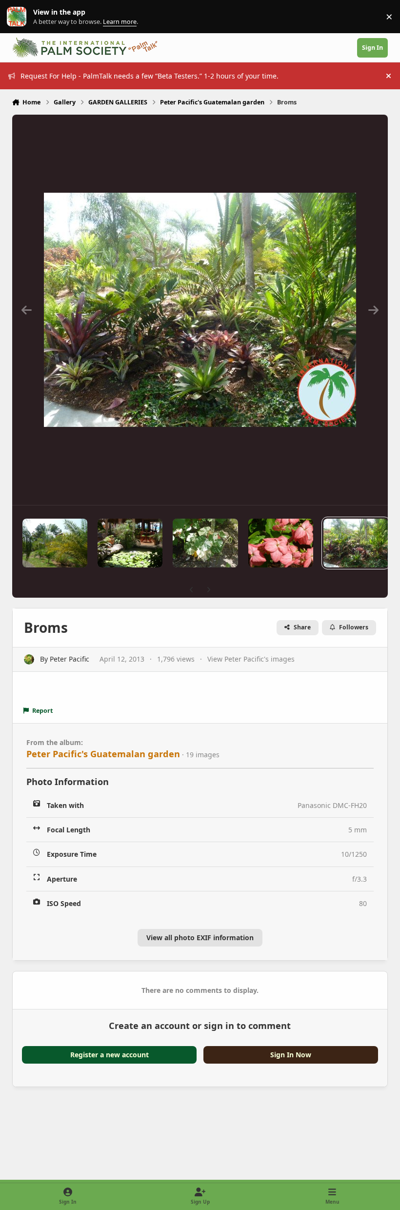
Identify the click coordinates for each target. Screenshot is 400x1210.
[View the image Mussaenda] (280, 543)
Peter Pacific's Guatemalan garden (103, 754)
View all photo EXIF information (200, 937)
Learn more (19, 16)
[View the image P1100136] (205, 543)
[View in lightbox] (200, 310)
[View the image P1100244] (54, 543)
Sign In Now (290, 1054)
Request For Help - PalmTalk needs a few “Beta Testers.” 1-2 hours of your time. (149, 76)
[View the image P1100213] (130, 543)
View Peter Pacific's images (251, 659)
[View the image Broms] (355, 543)
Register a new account (109, 1054)
